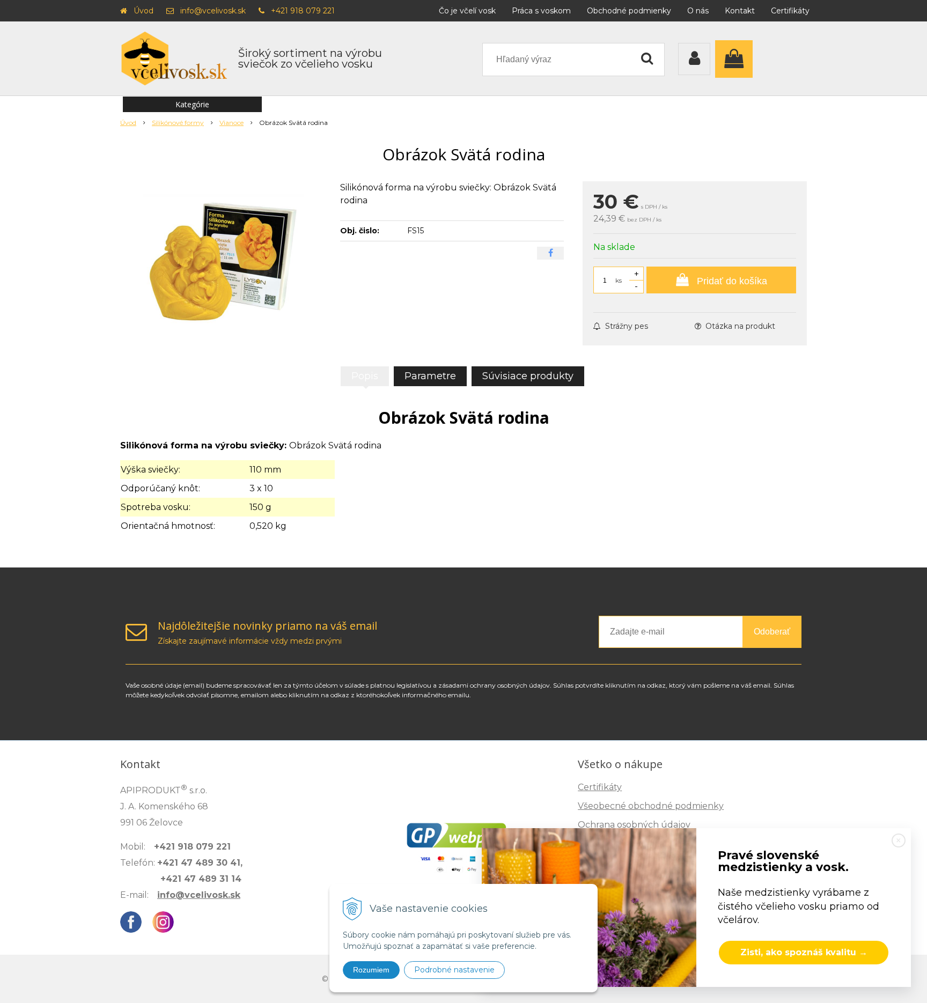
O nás (698, 11)
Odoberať (772, 631)
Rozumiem (371, 969)
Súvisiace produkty (527, 376)
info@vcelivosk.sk (213, 11)
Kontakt (740, 11)
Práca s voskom (541, 11)
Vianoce (231, 123)
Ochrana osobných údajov (634, 825)
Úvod (143, 11)
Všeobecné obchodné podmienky (651, 806)
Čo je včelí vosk (467, 11)
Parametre (430, 376)
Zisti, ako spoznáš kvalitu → (803, 952)
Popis (364, 376)
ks (618, 280)
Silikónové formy (178, 123)
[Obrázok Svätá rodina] (223, 261)
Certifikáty (790, 11)
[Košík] (736, 59)
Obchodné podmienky (629, 11)
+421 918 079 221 (303, 11)
